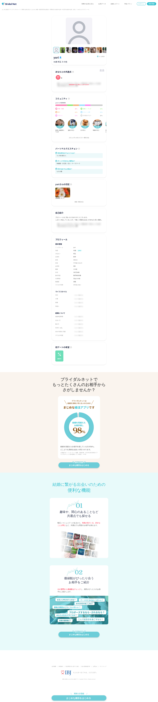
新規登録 (152, 4)
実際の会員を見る (88, 4)
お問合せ (95, 666)
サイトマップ (103, 666)
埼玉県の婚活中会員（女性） (69, 9)
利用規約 (61, 666)
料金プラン (128, 4)
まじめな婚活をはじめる (79, 465)
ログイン (141, 4)
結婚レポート (115, 4)
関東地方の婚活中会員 (55, 9)
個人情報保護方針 (85, 666)
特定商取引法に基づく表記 (72, 666)
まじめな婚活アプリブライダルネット (11, 9)
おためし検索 (34, 9)
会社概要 (54, 666)
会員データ (102, 4)
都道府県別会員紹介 (44, 9)
